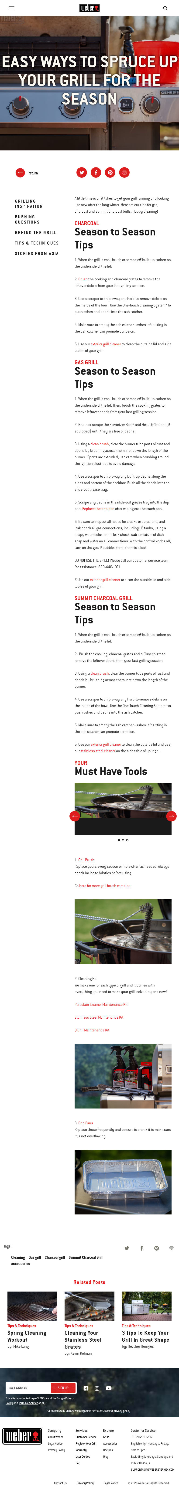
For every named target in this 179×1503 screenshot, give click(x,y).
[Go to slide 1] (119, 840)
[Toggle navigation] (12, 8)
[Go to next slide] (171, 816)
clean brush (99, 444)
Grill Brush (86, 860)
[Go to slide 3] (127, 840)
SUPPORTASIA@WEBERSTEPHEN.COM (152, 1470)
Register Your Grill (86, 1443)
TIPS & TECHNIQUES (37, 243)
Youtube (108, 1388)
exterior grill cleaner (106, 344)
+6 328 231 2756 (141, 1437)
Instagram (97, 1388)
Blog (105, 1457)
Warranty (81, 1450)
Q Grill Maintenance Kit (92, 1030)
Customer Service (86, 1437)
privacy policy (122, 1411)
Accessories (110, 1443)
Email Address (17, 1388)
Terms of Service (28, 1403)
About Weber (55, 1437)
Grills (106, 1437)
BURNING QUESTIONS (27, 219)
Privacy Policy (56, 1450)
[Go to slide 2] (123, 840)
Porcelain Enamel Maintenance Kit (101, 1004)
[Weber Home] (89, 8)
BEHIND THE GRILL (36, 232)
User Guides (83, 1457)
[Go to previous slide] (74, 816)
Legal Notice (55, 1443)
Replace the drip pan (98, 509)
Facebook (86, 1388)
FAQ (78, 1463)
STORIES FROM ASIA (37, 253)
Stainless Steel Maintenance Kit (99, 1017)
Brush (83, 279)
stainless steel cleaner (97, 751)
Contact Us (60, 1483)
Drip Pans (85, 1123)
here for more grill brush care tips (105, 886)
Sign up (63, 1388)
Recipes (108, 1450)
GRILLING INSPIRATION (29, 203)
